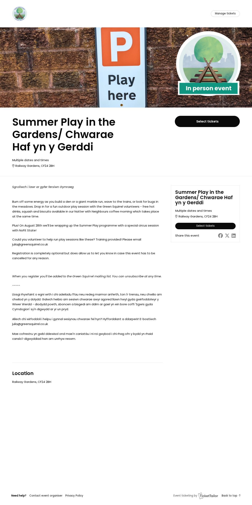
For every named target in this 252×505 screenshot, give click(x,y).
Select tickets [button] (207, 121)
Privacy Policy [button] (74, 496)
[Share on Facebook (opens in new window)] (220, 235)
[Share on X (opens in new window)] (227, 235)
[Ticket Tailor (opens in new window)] (208, 495)
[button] (45, 496)
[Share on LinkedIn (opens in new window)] (234, 235)
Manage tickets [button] (225, 13)
